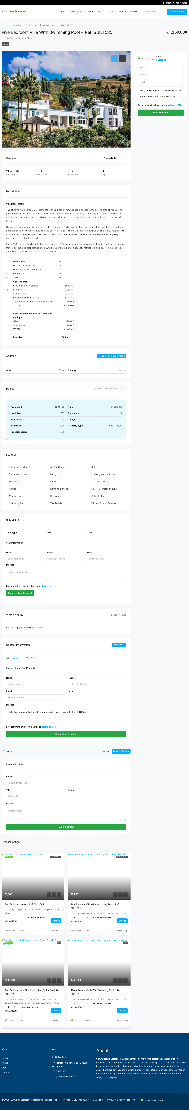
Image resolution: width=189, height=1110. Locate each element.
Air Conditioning (58, 467)
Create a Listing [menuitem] (177, 12)
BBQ (93, 467)
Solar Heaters (98, 496)
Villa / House (18, 25)
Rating (71, 790)
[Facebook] (174, 1101)
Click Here (38, 627)
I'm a (70, 691)
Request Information (66, 734)
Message (11, 564)
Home (63, 12)
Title (8, 790)
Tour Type (11, 532)
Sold (5, 44)
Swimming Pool (17, 503)
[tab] (114, 58)
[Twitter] (179, 1101)
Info (100, 12)
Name (9, 552)
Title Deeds (56, 503)
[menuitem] (150, 11)
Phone (50, 552)
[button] (175, 25)
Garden (12, 489)
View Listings (119, 645)
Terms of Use (49, 586)
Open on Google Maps (113, 356)
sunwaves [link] (20, 931)
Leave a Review (121, 751)
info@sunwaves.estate (63, 1076)
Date (49, 532)
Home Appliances (59, 489)
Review (10, 803)
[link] (33, 876)
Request (122, 12)
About (91, 12)
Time (89, 532)
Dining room (56, 474)
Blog (111, 12)
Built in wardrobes (18, 474)
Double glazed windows (103, 474)
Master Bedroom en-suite (104, 489)
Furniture (54, 481)
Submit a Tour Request (20, 593)
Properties (75, 12)
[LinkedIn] (184, 1101)
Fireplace (13, 481)
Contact (134, 12)
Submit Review (66, 827)
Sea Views (55, 496)
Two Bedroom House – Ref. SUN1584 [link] (24, 904)
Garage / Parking (99, 481)
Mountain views (16, 496)
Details (56, 920)
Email (90, 552)
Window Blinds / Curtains (103, 503)
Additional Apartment (19, 467)
